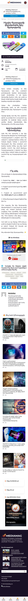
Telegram (18, 266)
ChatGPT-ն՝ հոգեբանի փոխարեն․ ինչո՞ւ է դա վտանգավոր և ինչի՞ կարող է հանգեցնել (14, 336)
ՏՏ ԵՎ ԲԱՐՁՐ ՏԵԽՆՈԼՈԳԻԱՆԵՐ (12, 57)
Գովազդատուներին (6, 576)
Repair (19, 272)
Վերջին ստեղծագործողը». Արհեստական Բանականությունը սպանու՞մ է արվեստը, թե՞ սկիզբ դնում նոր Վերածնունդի (14, 391)
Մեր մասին (4, 578)
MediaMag (11, 293)
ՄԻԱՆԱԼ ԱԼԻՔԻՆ (14, 15)
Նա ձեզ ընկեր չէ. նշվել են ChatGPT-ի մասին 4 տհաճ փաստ (13, 470)
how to (13, 272)
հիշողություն (18, 274)
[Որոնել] (24, 571)
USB (24, 272)
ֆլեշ (18, 276)
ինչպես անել (10, 274)
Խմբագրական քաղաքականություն (10, 580)
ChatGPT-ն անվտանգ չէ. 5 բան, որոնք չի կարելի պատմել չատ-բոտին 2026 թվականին (14, 445)
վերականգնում (10, 276)
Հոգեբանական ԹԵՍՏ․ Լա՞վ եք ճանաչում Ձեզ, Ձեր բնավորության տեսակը (19, 559)
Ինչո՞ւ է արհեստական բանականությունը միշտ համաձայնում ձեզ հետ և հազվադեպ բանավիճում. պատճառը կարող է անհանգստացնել (14, 363)
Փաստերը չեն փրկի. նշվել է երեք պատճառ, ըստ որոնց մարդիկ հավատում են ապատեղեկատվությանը (12, 418)
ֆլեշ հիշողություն (16, 277)
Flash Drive (6, 272)
